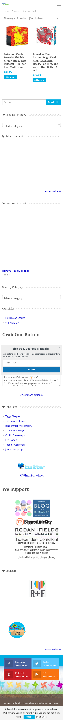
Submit (31, 369)
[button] (31, 349)
